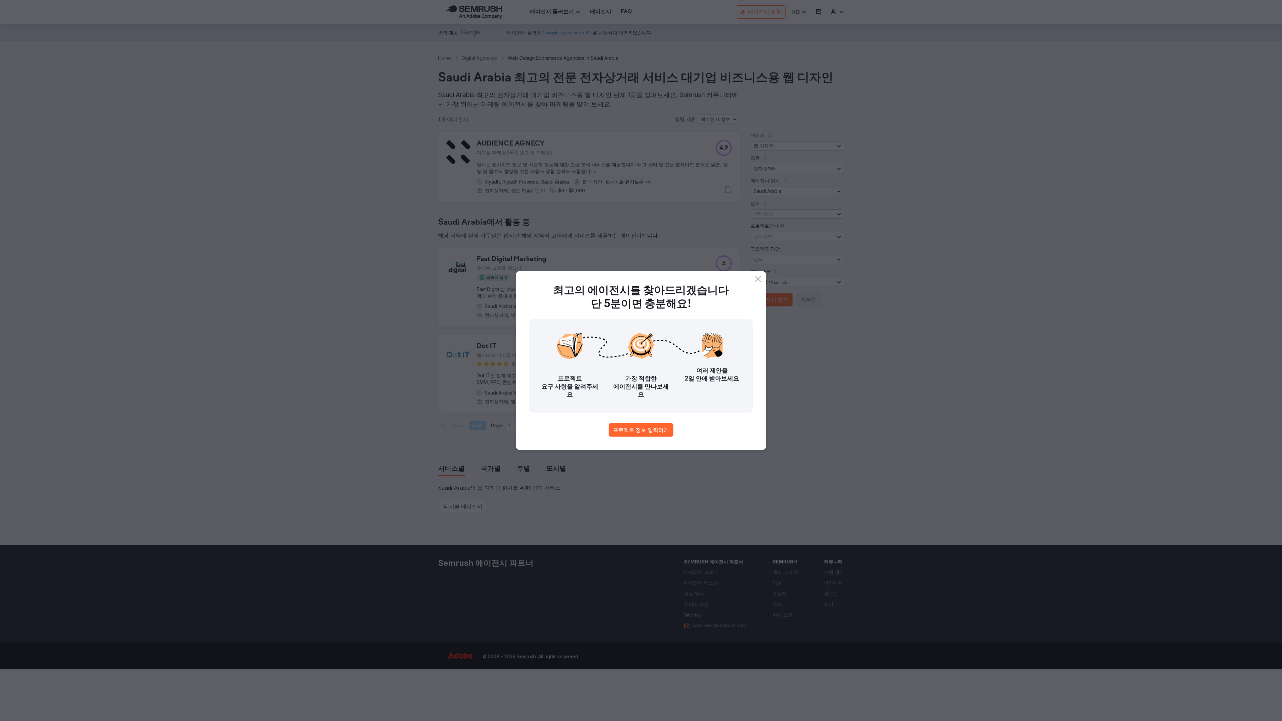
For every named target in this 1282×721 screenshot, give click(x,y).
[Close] (758, 279)
